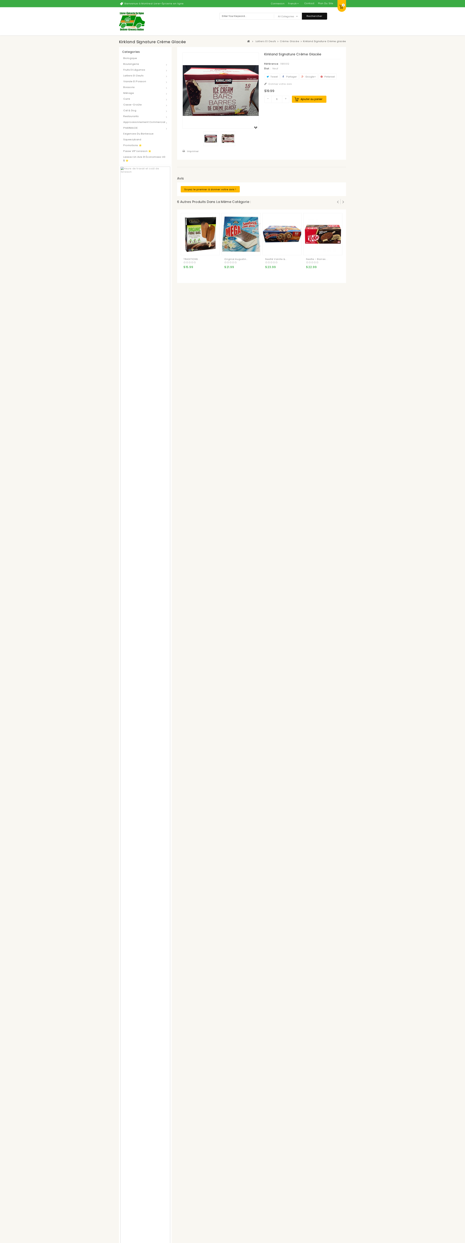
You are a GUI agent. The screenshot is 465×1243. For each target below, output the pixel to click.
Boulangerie (131, 64)
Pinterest (329, 76)
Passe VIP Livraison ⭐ (137, 151)
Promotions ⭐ (132, 145)
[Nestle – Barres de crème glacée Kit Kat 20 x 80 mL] (323, 234)
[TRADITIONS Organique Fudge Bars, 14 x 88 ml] (200, 234)
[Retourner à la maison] (248, 41)
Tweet (274, 76)
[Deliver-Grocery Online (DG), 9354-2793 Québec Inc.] (132, 21)
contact (309, 3)
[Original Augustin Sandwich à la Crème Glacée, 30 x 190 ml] (241, 234)
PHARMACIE (130, 128)
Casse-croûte (132, 104)
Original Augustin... (236, 259)
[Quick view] (201, 249)
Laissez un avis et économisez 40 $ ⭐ (144, 158)
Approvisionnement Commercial (144, 122)
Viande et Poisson (134, 81)
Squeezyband (132, 139)
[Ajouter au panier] (186, 249)
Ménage (128, 93)
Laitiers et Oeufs (133, 75)
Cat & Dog (129, 110)
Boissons (129, 87)
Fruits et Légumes (134, 70)
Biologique (130, 58)
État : (267, 68)
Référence (271, 64)
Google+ (310, 76)
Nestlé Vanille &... (276, 259)
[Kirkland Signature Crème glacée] (211, 139)
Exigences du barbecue (138, 133)
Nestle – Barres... (317, 259)
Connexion (277, 3)
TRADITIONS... (191, 259)
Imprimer (193, 151)
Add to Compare (194, 249)
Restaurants (131, 116)
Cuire (126, 99)
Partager (291, 76)
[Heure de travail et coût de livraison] (145, 788)
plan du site (325, 3)
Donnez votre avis (280, 84)
